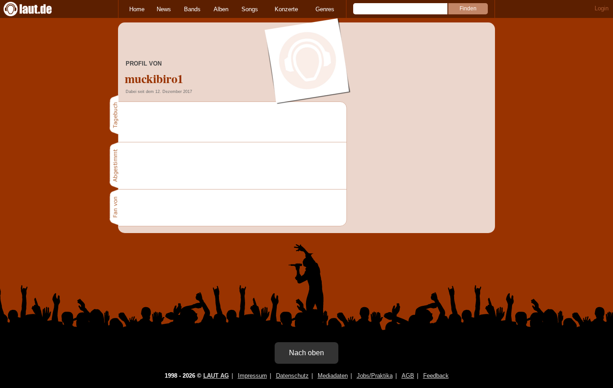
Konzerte (286, 9)
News (164, 9)
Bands (192, 9)
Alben (221, 9)
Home (136, 9)
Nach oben (306, 353)
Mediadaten (333, 375)
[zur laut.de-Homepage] (36, 9)
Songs (249, 9)
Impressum (252, 375)
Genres (324, 9)
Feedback (436, 375)
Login (602, 8)
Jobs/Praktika (375, 375)
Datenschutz (292, 375)
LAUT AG (216, 375)
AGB (408, 375)
